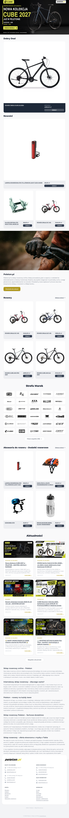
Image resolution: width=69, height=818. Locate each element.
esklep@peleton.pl (42, 782)
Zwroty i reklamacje (42, 798)
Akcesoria (7, 793)
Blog (37, 792)
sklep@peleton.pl (11, 782)
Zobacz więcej (59, 298)
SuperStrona (43, 816)
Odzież (7, 792)
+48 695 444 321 (11, 780)
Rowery (7, 790)
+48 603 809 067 (42, 772)
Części (6, 797)
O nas (38, 790)
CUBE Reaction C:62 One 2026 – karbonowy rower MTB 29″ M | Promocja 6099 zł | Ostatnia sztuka (49, 603)
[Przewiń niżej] (32, 32)
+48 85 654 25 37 (11, 769)
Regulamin (39, 797)
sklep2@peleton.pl (11, 772)
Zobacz (47, 110)
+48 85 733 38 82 (42, 769)
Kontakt (38, 795)
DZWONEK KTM (10, 523)
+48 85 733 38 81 (11, 777)
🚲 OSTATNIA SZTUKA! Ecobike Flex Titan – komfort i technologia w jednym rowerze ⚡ (49, 642)
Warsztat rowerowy (10, 798)
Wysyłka (38, 793)
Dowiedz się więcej (12, 289)
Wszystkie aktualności (34, 660)
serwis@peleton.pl (42, 774)
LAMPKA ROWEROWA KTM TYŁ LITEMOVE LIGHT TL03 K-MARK (23, 183)
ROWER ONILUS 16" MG (44, 222)
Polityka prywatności (42, 800)
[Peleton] (13, 759)
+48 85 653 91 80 (42, 780)
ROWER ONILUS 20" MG (44, 333)
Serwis (7, 795)
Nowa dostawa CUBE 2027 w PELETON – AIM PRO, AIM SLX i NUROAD (16, 565)
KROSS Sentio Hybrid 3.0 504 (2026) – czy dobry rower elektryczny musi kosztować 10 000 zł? (50, 565)
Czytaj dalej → (28, 575)
